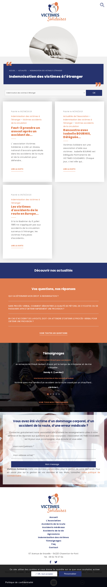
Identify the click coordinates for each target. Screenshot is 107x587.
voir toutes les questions (53, 333)
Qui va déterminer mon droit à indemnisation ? (33, 296)
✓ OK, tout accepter (44, 574)
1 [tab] (48, 394)
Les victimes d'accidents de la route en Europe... (25, 210)
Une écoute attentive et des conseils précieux (53, 378)
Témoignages (53, 353)
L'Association (53, 520)
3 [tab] (53, 394)
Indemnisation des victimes (53, 537)
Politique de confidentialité (19, 582)
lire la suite (17, 169)
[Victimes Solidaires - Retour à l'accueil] (53, 11)
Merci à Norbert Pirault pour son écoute (53, 360)
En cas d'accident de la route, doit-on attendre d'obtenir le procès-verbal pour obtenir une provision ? (52, 320)
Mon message (52, 464)
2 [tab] (50, 394)
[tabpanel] (53, 375)
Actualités (22, 70)
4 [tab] (56, 394)
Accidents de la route (53, 524)
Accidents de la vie (53, 530)
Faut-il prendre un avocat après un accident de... (25, 131)
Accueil (12, 70)
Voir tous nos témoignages (53, 402)
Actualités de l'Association (76, 116)
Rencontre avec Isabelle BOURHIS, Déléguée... (77, 133)
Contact (53, 547)
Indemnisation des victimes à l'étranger (46, 70)
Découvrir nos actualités (53, 270)
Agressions (53, 534)
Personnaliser (70, 574)
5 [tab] (59, 394)
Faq (53, 544)
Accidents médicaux (53, 527)
